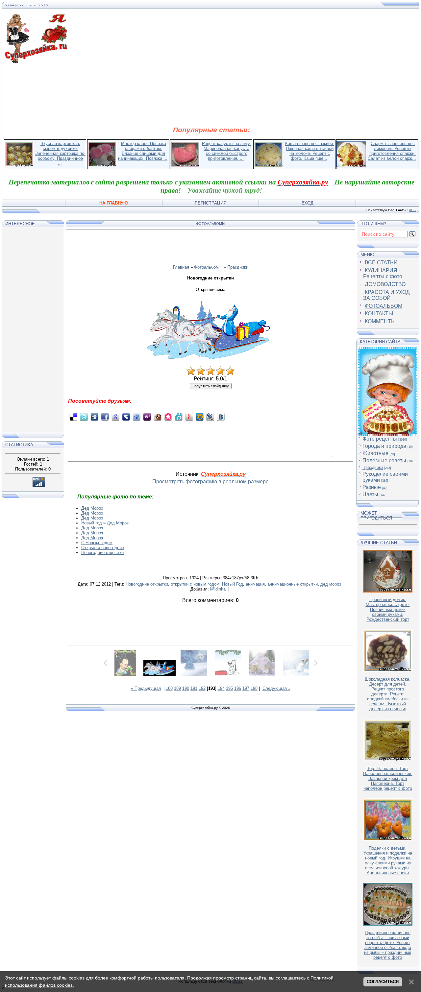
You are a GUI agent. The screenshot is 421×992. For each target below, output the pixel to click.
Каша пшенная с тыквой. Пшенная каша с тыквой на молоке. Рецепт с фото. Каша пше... (309, 151)
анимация (255, 584)
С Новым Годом (96, 542)
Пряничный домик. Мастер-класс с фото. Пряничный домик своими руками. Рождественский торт (388, 609)
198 (254, 688)
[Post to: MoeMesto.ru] (178, 416)
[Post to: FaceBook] (105, 416)
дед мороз (330, 584)
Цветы (370, 494)
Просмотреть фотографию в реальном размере (210, 481)
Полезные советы (384, 460)
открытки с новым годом (195, 584)
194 (221, 688)
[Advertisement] (211, 94)
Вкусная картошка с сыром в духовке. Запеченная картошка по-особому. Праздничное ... (60, 153)
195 (229, 688)
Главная (181, 267)
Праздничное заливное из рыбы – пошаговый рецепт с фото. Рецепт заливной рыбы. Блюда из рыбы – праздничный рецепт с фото (387, 945)
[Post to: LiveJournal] (210, 416)
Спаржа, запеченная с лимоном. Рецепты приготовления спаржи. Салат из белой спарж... (392, 151)
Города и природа (384, 446)
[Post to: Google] (115, 416)
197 (245, 688)
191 (193, 688)
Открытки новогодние (102, 547)
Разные (371, 487)
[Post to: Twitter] (84, 416)
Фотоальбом (206, 267)
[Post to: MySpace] (126, 416)
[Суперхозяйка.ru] (40, 17)
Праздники (237, 267)
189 (177, 688)
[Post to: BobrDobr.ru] (157, 416)
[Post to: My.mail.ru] (199, 416)
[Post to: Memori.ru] (168, 416)
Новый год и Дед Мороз (105, 522)
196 (237, 688)
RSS (412, 210)
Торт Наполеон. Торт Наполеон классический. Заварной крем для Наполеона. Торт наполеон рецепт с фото (387, 778)
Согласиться (383, 981)
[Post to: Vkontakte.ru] (220, 416)
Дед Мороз (92, 508)
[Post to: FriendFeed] (136, 416)
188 (169, 688)
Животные (375, 453)
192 (202, 688)
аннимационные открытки (292, 584)
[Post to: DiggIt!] (94, 416)
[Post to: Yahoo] (147, 416)
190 (185, 688)
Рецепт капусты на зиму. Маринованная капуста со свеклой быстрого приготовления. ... (226, 151)
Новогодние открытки (102, 552)
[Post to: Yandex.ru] (189, 416)
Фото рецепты (379, 439)
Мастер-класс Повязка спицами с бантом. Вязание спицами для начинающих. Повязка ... (142, 151)
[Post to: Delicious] (73, 416)
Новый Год (232, 584)
